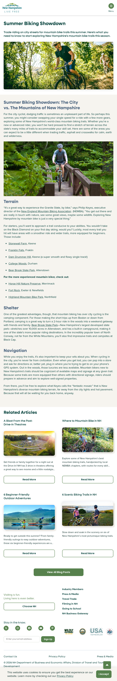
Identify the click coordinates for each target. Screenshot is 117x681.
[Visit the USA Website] (96, 631)
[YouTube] (40, 628)
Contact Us (10, 656)
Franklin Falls (16, 250)
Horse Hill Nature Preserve (25, 284)
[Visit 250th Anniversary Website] (109, 631)
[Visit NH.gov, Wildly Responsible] (69, 631)
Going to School (71, 609)
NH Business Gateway (75, 613)
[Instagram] (17, 628)
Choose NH (29, 606)
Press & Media (70, 594)
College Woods (18, 264)
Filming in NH (70, 604)
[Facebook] (29, 628)
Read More (29, 479)
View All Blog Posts (58, 572)
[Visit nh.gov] (83, 632)
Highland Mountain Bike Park (26, 297)
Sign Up (48, 639)
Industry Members (72, 589)
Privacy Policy (57, 656)
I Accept (104, 674)
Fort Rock (14, 290)
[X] (6, 628)
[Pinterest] (52, 628)
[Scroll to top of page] (107, 665)
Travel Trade (69, 599)
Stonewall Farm (18, 243)
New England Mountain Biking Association (46, 211)
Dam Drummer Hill (20, 257)
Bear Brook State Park (22, 270)
